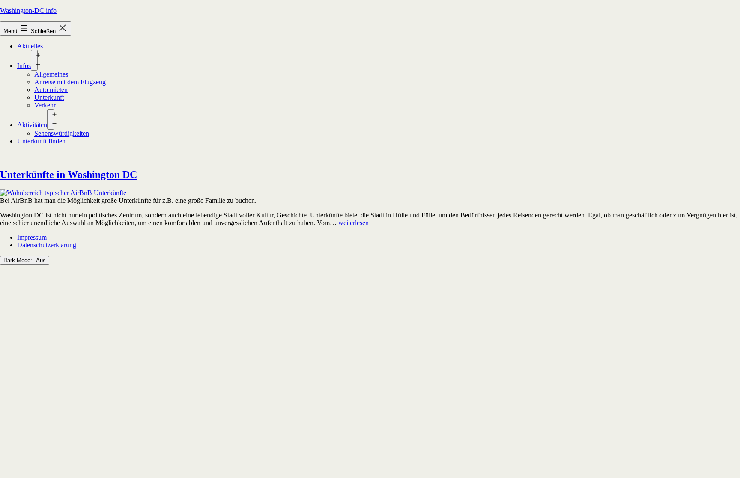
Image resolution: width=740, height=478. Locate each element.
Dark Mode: (18, 260)
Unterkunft (49, 97)
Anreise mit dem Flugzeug (70, 82)
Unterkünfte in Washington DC (68, 174)
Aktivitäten (32, 124)
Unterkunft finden (41, 141)
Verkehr (45, 105)
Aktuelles (30, 46)
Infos (24, 65)
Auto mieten (51, 89)
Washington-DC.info (28, 10)
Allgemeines (51, 74)
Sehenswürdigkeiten (61, 133)
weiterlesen (353, 222)
